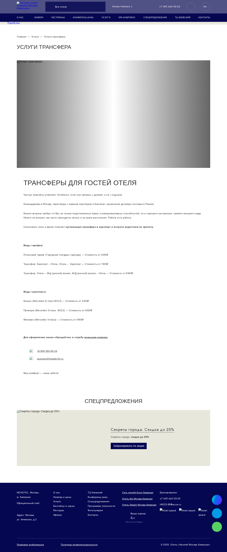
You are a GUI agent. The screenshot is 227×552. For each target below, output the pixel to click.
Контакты (204, 17)
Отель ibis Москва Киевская (137, 498)
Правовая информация (30, 544)
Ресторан (58, 510)
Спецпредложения (155, 17)
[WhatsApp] (217, 527)
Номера (39, 17)
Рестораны (58, 17)
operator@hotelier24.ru (50, 358)
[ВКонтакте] (18, 509)
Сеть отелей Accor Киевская (137, 492)
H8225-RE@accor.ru (170, 504)
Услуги (106, 17)
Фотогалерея (95, 510)
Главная (21, 36)
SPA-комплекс (126, 17)
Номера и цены (62, 497)
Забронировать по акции (128, 445)
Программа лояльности (101, 506)
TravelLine (13, 23)
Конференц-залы (83, 17)
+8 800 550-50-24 (47, 351)
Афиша (57, 515)
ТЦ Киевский (183, 17)
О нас (20, 17)
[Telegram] (25, 509)
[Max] (191, 7)
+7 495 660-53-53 (169, 6)
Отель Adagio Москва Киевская (139, 504)
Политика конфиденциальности (79, 544)
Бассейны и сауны (64, 506)
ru (205, 7)
